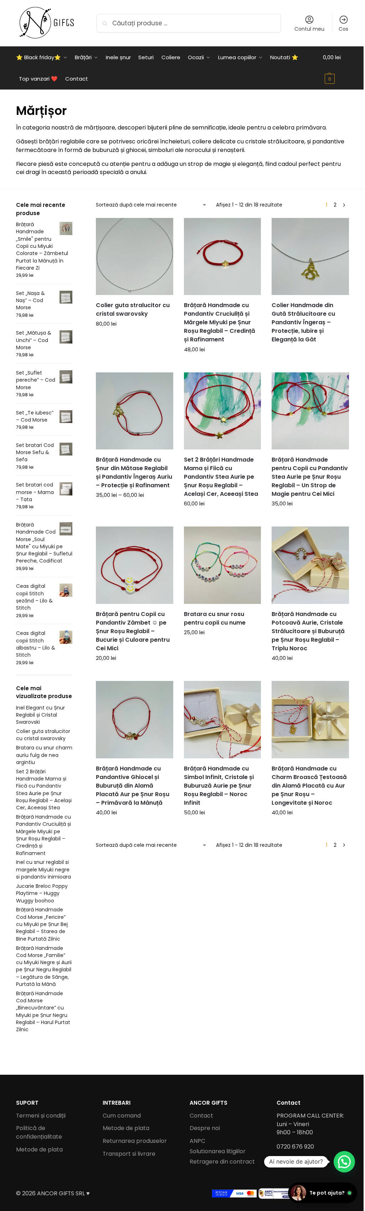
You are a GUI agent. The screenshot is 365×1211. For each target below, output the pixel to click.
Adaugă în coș (222, 365)
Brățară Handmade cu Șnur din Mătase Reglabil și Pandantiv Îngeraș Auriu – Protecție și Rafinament (134, 472)
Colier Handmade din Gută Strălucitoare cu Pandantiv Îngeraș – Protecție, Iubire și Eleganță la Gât (303, 322)
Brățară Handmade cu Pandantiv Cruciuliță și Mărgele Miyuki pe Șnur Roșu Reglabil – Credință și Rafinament (219, 322)
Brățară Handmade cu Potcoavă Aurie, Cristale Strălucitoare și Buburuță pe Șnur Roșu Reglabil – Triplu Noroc (308, 631)
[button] (336, 68)
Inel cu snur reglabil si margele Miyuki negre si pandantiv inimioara (43, 869)
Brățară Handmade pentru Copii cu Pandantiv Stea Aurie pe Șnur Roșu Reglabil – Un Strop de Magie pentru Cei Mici (310, 477)
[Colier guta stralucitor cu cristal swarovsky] (134, 256)
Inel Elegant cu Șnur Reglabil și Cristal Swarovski (40, 715)
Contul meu (309, 28)
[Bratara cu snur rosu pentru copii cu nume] (222, 565)
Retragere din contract (222, 1161)
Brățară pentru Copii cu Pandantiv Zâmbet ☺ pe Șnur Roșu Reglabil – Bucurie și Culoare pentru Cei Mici (133, 631)
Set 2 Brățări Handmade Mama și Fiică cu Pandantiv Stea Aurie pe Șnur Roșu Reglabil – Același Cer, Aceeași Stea (221, 477)
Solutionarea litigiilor (218, 1151)
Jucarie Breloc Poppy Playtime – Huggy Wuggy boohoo (42, 893)
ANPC (197, 1141)
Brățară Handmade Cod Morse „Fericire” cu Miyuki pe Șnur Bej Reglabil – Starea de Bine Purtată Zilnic (42, 924)
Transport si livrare (129, 1154)
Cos (343, 28)
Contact (201, 1115)
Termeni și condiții (41, 1115)
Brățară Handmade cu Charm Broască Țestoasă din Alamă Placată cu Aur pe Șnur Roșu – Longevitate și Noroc (309, 785)
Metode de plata (39, 1149)
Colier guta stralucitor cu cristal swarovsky (133, 309)
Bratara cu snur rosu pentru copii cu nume (215, 618)
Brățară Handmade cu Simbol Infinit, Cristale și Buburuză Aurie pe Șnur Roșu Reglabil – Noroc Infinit (219, 785)
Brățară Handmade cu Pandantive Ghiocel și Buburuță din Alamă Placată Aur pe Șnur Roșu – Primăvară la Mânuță (132, 785)
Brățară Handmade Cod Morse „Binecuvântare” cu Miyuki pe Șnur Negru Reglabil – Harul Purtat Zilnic (43, 1011)
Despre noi (205, 1128)
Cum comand (122, 1115)
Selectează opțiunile (134, 339)
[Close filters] (74, 206)
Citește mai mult (310, 352)
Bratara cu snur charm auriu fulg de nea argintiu (44, 755)
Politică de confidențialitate (39, 1132)
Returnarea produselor (135, 1141)
